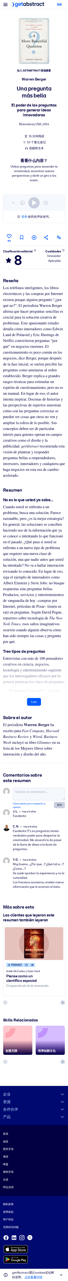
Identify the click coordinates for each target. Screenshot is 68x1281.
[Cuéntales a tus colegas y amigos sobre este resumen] (46, 237)
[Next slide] (62, 1002)
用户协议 (8, 1219)
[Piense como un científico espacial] (34, 943)
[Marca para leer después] (21, 237)
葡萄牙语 (8, 1171)
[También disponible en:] (59, 237)
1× (13, 203)
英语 (5, 1133)
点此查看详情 (33, 1277)
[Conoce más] (35, 250)
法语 (5, 1179)
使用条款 (8, 1211)
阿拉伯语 (8, 1187)
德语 (5, 1141)
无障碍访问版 (11, 1227)
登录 (24, 216)
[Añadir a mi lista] (34, 237)
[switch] (34, 202)
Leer (34, 702)
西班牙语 (8, 1149)
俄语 (5, 1156)
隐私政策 (8, 1204)
